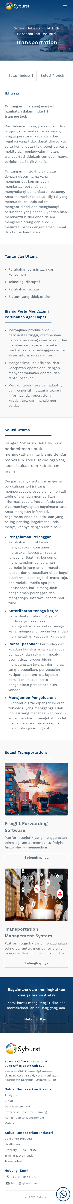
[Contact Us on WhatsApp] (63, 1194)
